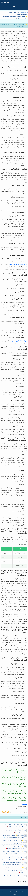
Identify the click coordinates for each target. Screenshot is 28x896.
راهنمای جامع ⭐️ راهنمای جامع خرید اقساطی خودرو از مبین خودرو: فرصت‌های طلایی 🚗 (13, 836)
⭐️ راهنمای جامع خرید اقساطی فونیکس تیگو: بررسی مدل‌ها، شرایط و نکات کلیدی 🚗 (13, 847)
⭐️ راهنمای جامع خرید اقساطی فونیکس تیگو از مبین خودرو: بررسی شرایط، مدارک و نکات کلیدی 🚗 (13, 870)
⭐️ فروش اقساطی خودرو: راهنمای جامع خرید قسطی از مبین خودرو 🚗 (13, 842)
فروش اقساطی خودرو (22, 14)
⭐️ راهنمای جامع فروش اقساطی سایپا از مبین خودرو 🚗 (13, 877)
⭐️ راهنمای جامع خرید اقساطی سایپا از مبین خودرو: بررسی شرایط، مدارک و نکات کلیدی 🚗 (13, 853)
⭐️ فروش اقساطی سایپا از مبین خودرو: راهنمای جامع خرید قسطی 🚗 (13, 831)
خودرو (10, 12)
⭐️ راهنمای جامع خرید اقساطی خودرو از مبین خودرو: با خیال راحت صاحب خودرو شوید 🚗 (13, 863)
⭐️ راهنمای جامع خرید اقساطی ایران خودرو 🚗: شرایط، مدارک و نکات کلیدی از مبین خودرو (13, 858)
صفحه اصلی (16, 12)
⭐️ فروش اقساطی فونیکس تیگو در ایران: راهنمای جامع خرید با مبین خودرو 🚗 (14, 826)
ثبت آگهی (6, 2)
